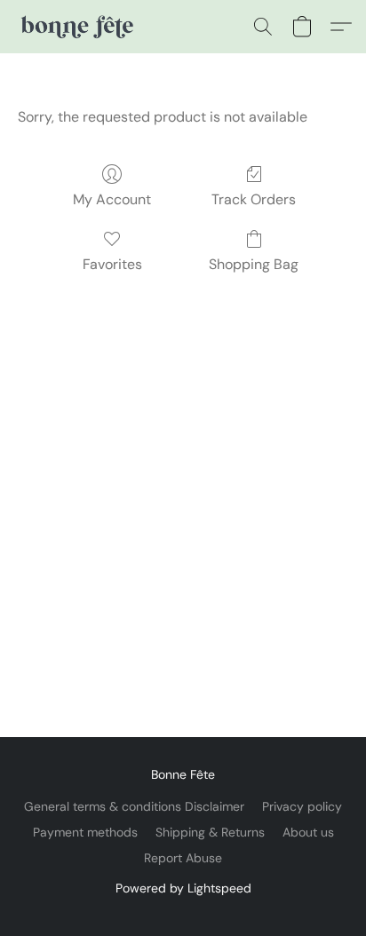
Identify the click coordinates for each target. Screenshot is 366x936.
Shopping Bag (253, 264)
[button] (79, 26)
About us (308, 832)
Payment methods (85, 832)
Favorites (112, 264)
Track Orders (253, 199)
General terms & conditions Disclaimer (134, 806)
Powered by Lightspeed (183, 888)
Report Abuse (183, 858)
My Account (112, 199)
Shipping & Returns (210, 832)
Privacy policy (302, 806)
